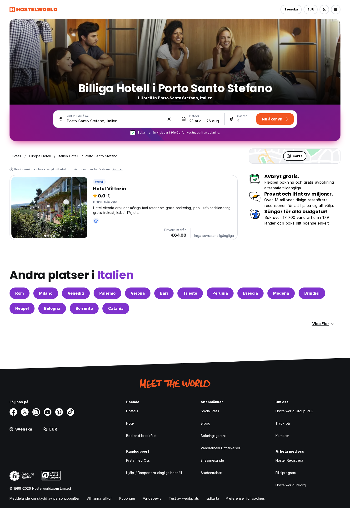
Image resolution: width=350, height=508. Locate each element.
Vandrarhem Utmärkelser (220, 448)
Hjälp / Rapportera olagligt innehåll (154, 473)
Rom (19, 293)
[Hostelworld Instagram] (36, 412)
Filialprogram (285, 473)
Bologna (52, 308)
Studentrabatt (211, 473)
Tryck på (282, 423)
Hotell (99, 181)
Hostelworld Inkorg (290, 485)
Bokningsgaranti (213, 436)
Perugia (220, 293)
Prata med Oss (138, 460)
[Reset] (169, 119)
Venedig (76, 293)
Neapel (22, 308)
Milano (45, 293)
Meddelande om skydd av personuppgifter (45, 498)
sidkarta (212, 498)
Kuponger (127, 498)
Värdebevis (152, 498)
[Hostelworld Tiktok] (70, 412)
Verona (138, 293)
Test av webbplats (184, 498)
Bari (164, 293)
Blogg (205, 423)
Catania (116, 308)
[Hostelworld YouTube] (47, 412)
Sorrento (84, 308)
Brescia (250, 293)
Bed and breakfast (141, 436)
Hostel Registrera (289, 460)
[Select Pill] (324, 9)
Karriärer (282, 436)
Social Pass (210, 411)
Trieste (190, 293)
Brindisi (312, 293)
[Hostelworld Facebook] (13, 412)
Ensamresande (212, 460)
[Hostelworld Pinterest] (59, 412)
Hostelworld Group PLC (294, 411)
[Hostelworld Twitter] (25, 412)
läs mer (117, 169)
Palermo (107, 293)
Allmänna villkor (99, 498)
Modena (281, 293)
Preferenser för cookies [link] (245, 498)
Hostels (132, 411)
